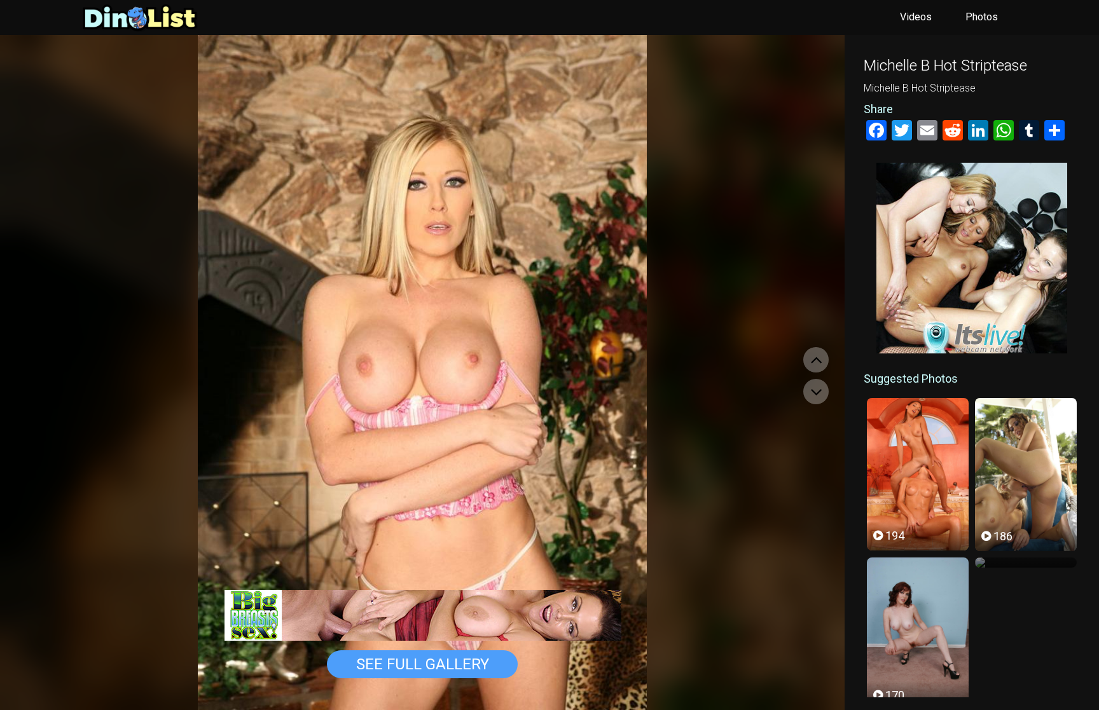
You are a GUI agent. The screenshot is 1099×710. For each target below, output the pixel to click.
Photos (981, 17)
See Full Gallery (422, 664)
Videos (916, 17)
